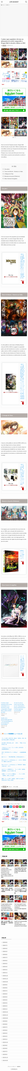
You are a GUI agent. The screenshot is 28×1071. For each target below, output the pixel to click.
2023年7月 (5, 1027)
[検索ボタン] (26, 2)
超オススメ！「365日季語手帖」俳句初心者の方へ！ (14, 756)
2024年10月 (5, 981)
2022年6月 (5, 1054)
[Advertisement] (14, 20)
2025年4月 (5, 966)
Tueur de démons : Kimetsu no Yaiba (14, 171)
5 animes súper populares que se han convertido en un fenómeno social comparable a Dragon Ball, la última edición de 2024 (6, 707)
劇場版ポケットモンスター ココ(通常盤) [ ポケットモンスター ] (22, 554)
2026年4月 (5, 948)
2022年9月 (5, 1045)
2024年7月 (5, 990)
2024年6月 (5, 993)
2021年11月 (5, 1057)
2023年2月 (5, 1036)
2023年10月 (5, 1018)
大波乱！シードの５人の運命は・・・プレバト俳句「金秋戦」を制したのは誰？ (13, 774)
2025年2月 (5, 969)
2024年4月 (5, 1000)
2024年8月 (5, 987)
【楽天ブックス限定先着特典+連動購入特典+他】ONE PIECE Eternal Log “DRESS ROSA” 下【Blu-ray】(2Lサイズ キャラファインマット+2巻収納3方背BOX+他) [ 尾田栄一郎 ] (22, 266)
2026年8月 (5, 942)
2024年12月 (5, 975)
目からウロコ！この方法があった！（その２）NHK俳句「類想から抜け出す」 (14, 760)
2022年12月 (5, 1042)
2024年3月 (5, 1003)
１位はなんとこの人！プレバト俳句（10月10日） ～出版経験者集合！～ (14, 748)
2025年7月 (5, 957)
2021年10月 (5, 1060)
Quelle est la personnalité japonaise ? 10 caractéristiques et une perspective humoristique (7, 721)
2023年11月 (5, 1015)
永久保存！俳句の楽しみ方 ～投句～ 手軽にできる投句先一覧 (14, 743)
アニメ (10, 786)
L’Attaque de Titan (9, 173)
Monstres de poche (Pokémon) (12, 176)
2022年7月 (5, 1051)
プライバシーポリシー (12, 1066)
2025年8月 (5, 954)
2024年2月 (5, 1006)
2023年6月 (5, 1030)
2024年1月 (5, 1009)
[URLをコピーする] (23, 807)
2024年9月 (5, 984)
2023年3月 (5, 1033)
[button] (4, 807)
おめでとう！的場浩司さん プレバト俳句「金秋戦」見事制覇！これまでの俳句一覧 (14, 770)
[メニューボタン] (2, 2)
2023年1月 (5, 1039)
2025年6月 (5, 960)
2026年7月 (5, 945)
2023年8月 (5, 1024)
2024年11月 (5, 978)
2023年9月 (5, 1021)
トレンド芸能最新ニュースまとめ (13, 733)
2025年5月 (5, 963)
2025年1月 (5, 972)
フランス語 (15, 786)
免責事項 (18, 1066)
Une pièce (7, 169)
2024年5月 (5, 997)
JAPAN (4, 45)
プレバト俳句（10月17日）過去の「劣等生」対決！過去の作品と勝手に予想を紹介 (14, 739)
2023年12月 (5, 1012)
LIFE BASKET (14, 2)
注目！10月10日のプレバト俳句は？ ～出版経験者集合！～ (14, 753)
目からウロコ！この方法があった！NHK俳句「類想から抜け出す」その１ (14, 765)
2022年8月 (5, 1048)
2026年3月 (5, 951)
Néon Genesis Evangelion (11, 178)
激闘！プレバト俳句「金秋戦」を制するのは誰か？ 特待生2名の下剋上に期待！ (14, 779)
